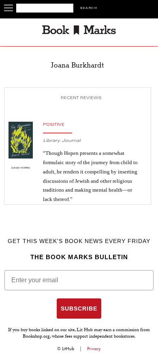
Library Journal (62, 141)
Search (88, 8)
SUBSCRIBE (79, 308)
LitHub (68, 348)
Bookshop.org (36, 337)
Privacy (94, 348)
